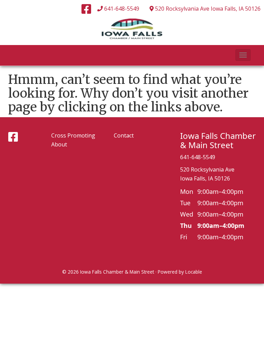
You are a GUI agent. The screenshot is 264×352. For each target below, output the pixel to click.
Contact (124, 135)
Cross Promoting (73, 135)
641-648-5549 (121, 8)
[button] (243, 55)
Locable (193, 271)
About (59, 144)
